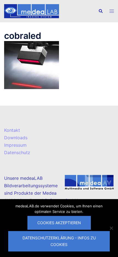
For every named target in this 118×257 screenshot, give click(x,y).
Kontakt (12, 130)
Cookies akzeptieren (59, 222)
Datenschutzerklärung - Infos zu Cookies (59, 241)
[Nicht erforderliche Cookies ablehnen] (111, 228)
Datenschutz (17, 152)
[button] (100, 11)
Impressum (15, 145)
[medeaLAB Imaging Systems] (31, 11)
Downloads (15, 137)
